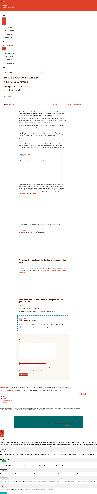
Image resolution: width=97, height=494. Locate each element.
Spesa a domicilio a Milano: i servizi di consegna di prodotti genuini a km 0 (43, 271)
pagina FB (33, 194)
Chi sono (5, 5)
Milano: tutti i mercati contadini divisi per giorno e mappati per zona (41, 230)
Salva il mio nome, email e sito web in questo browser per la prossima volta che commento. (43, 368)
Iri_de (21, 226)
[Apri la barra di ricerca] (4, 16)
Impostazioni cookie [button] (76, 425)
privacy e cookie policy (63, 422)
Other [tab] (1, 485)
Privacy (4, 395)
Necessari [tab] (2, 448)
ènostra (24, 409)
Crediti (4, 398)
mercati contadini (65, 105)
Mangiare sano (9, 31)
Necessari (4, 450)
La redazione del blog (8, 400)
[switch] (0, 470)
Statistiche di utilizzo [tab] (5, 459)
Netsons (11, 408)
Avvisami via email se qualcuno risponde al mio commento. (35, 371)
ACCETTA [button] (67, 425)
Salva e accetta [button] (3, 493)
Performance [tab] (3, 469)
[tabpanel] (48, 455)
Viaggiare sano (9, 38)
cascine (52, 105)
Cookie (4, 397)
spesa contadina (78, 105)
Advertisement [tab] (4, 477)
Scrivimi (4, 10)
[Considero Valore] (7, 46)
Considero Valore (4, 387)
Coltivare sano (9, 28)
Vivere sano (8, 34)
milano (71, 105)
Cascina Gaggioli (40, 312)
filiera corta (57, 105)
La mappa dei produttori (8, 7)
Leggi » (21, 266)
